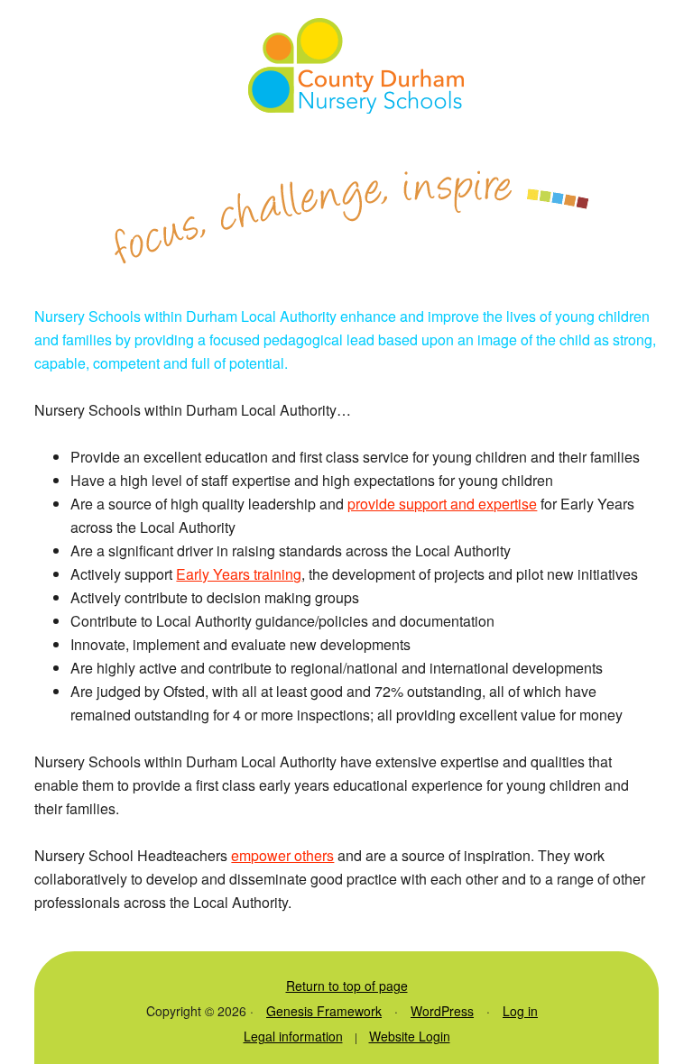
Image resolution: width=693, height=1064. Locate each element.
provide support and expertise (442, 503)
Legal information (293, 1036)
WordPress (442, 1011)
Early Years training (238, 574)
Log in (520, 1011)
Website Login (409, 1036)
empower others (282, 855)
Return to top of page (347, 986)
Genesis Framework (324, 1011)
